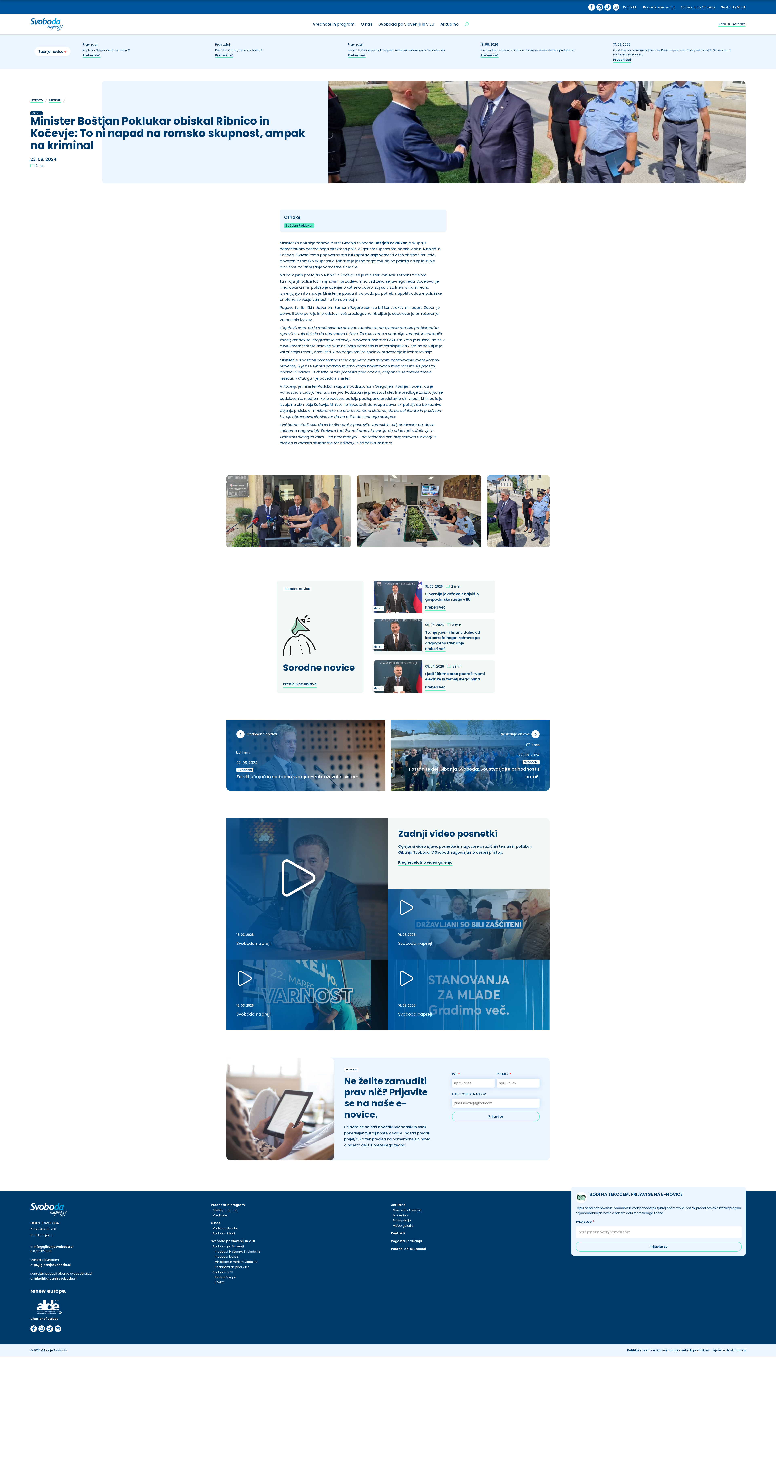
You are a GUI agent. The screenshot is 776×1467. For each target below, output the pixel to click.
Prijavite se (658, 1246)
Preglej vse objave (300, 684)
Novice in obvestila (407, 1210)
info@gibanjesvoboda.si (53, 1246)
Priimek (504, 1074)
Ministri (55, 99)
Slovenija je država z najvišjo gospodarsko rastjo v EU (452, 596)
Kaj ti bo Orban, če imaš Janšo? (107, 50)
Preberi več (92, 55)
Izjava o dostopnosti (729, 1350)
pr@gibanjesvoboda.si (52, 1265)
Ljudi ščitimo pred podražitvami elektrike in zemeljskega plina (455, 676)
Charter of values (44, 1319)
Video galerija (403, 1225)
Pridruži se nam (732, 24)
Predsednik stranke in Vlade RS (237, 1251)
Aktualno (449, 24)
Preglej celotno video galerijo (425, 862)
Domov (36, 99)
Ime (456, 1074)
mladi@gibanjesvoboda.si (55, 1278)
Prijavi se (495, 1116)
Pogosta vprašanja (659, 7)
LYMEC (219, 1282)
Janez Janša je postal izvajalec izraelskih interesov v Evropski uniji (397, 50)
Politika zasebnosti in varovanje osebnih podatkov (668, 1350)
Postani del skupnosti (408, 1249)
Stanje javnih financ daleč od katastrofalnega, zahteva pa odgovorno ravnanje (452, 638)
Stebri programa (225, 1210)
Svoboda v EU (223, 1272)
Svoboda (245, 770)
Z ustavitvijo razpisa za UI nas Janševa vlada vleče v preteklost (528, 50)
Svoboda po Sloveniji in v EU (406, 24)
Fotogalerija (402, 1220)
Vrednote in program (334, 24)
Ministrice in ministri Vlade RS (236, 1262)
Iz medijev (400, 1215)
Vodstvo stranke (225, 1228)
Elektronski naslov (469, 1094)
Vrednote (220, 1215)
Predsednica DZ (226, 1256)
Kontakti (630, 7)
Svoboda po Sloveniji (698, 7)
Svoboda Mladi (733, 7)
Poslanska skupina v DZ (232, 1267)
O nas (366, 24)
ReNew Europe (225, 1277)
